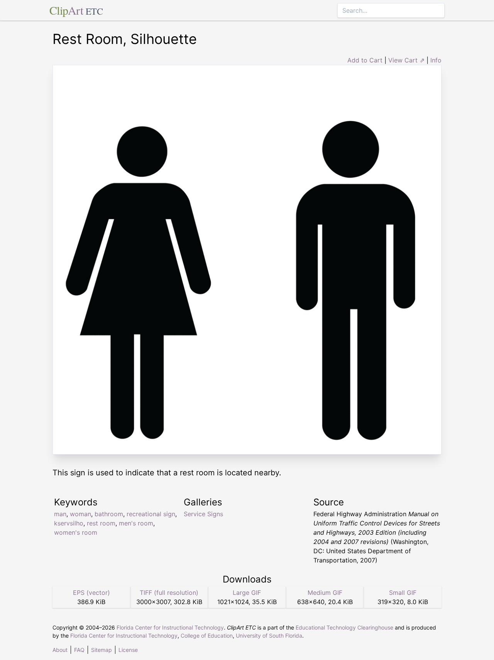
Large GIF (247, 592)
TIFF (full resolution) (169, 592)
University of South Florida (269, 635)
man (60, 514)
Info (436, 60)
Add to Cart (364, 60)
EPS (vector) (91, 592)
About (60, 650)
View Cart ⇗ (406, 60)
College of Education (207, 635)
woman (80, 514)
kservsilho (68, 523)
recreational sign (151, 514)
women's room (75, 532)
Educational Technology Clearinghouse (344, 627)
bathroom (109, 514)
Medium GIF (325, 592)
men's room (136, 523)
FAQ (79, 650)
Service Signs (203, 514)
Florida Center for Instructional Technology (170, 627)
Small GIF (402, 592)
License (128, 650)
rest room (101, 523)
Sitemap (101, 650)
